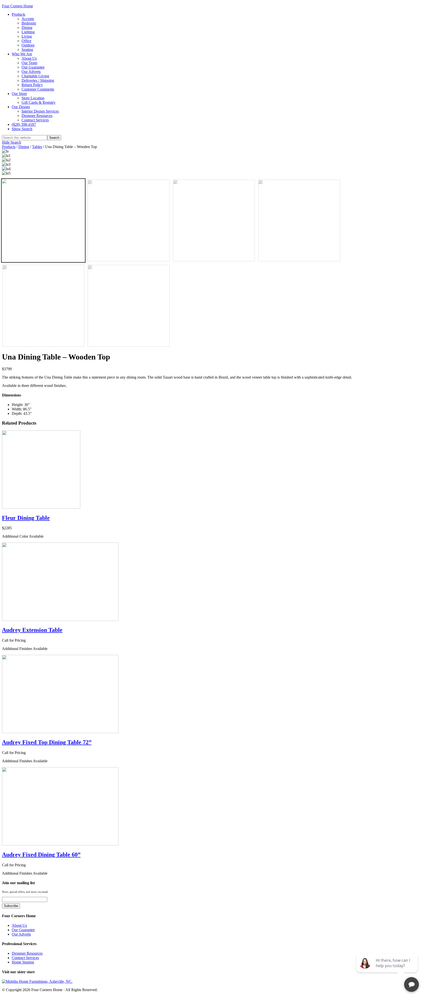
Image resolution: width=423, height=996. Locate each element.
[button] (22, 129)
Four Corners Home (17, 6)
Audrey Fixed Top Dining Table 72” (47, 742)
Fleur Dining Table (26, 518)
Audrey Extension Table (32, 630)
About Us (19, 925)
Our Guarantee (23, 930)
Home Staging (23, 962)
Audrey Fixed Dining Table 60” (41, 854)
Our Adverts (21, 934)
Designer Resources (27, 953)
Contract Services (25, 958)
